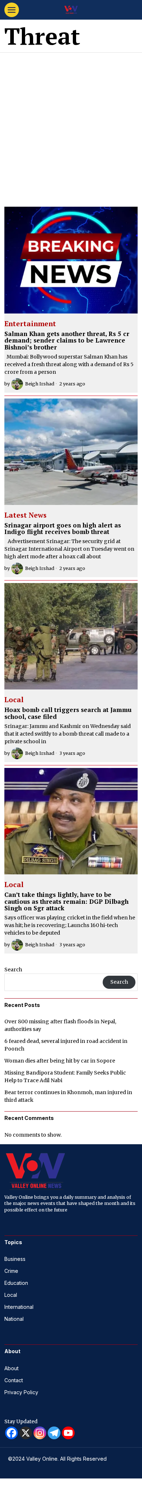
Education (16, 1283)
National (14, 1319)
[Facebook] (11, 1433)
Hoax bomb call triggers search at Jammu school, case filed (67, 713)
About (11, 1368)
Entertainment (30, 324)
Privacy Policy (21, 1392)
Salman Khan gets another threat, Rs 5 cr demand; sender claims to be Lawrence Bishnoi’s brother (66, 341)
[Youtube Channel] (68, 1433)
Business (14, 1259)
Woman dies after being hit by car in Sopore (59, 1060)
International (18, 1307)
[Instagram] (39, 1433)
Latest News (25, 515)
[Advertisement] (71, 127)
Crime (11, 1271)
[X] (25, 1433)
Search (13, 969)
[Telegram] (54, 1433)
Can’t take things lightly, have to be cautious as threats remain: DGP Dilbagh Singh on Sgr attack (66, 901)
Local (14, 700)
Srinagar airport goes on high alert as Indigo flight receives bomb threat (62, 528)
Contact (13, 1380)
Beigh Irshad (39, 384)
